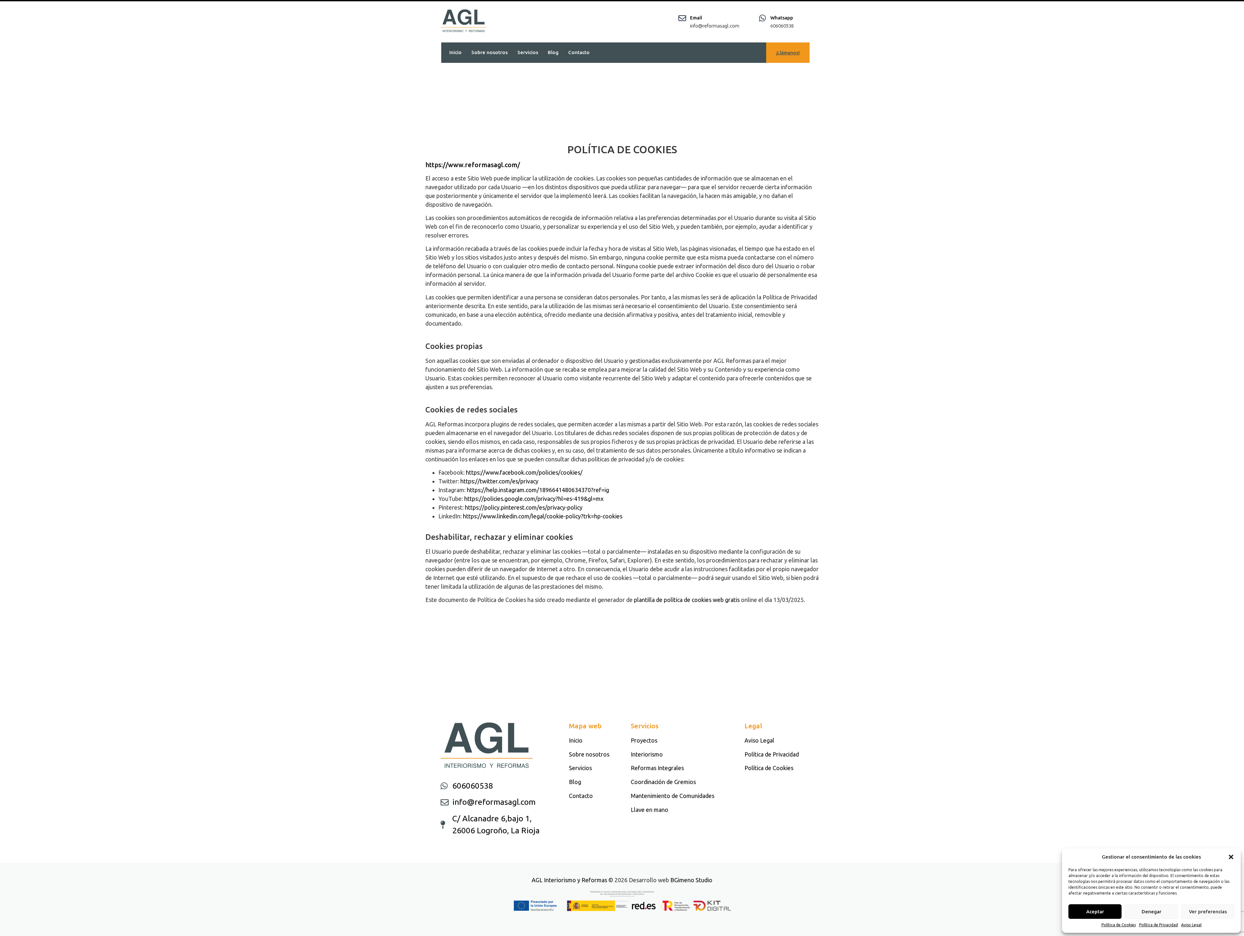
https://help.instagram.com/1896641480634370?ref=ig (538, 490)
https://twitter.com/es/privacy (499, 481)
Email (696, 17)
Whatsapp (781, 17)
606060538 (782, 26)
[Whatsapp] (762, 18)
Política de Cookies (1118, 925)
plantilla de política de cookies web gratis (687, 599)
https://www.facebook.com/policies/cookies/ (524, 472)
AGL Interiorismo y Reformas (569, 880)
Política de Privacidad (1158, 925)
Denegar (1151, 911)
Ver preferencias (1208, 911)
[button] (1231, 857)
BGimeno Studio (691, 880)
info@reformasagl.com (714, 26)
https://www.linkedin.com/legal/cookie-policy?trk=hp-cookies (542, 516)
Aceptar (1095, 911)
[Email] (682, 18)
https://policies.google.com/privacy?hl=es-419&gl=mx (534, 498)
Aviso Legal (1191, 925)
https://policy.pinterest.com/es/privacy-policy (523, 507)
